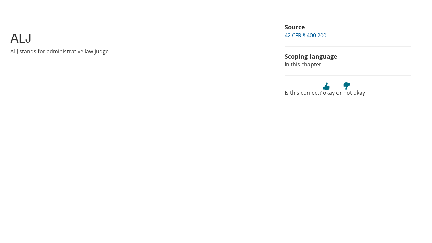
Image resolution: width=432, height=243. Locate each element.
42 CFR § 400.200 (305, 35)
